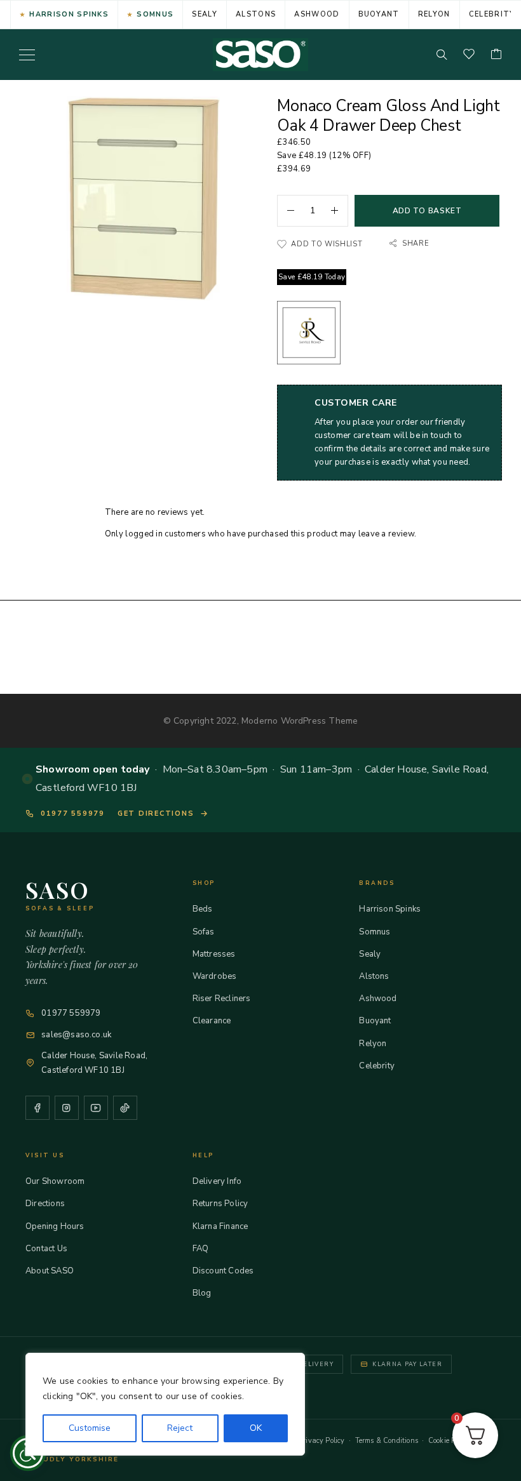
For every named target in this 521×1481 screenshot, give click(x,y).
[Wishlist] (469, 55)
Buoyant (379, 14)
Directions (45, 1203)
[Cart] (496, 55)
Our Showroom (55, 1181)
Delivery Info (217, 1181)
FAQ (201, 1248)
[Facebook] (37, 1108)
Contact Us (46, 1248)
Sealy (204, 14)
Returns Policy (220, 1203)
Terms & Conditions (386, 1440)
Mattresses (214, 954)
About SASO (49, 1271)
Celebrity (377, 1066)
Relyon (434, 14)
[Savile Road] (309, 335)
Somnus (155, 14)
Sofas (204, 932)
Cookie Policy (449, 1440)
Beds (203, 909)
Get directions (156, 813)
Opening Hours (54, 1226)
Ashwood (316, 14)
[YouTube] (96, 1108)
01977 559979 (73, 813)
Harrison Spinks (69, 14)
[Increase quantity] (339, 211)
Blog (202, 1293)
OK (256, 1428)
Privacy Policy (322, 1440)
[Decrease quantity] (286, 211)
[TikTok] (125, 1108)
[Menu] (27, 55)
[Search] (441, 54)
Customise (90, 1428)
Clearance (212, 1020)
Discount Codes (223, 1271)
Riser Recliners (222, 998)
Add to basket (427, 211)
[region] (165, 1404)
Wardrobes (215, 976)
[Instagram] (67, 1108)
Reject (180, 1428)
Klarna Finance (220, 1226)
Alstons (256, 14)
